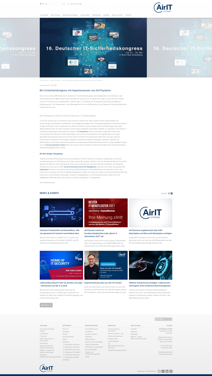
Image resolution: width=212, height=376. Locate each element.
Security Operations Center (56, 145)
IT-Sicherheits (83, 131)
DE (43, 4)
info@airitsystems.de (165, 352)
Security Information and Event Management (80, 167)
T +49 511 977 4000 (166, 346)
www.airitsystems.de (165, 354)
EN (46, 4)
